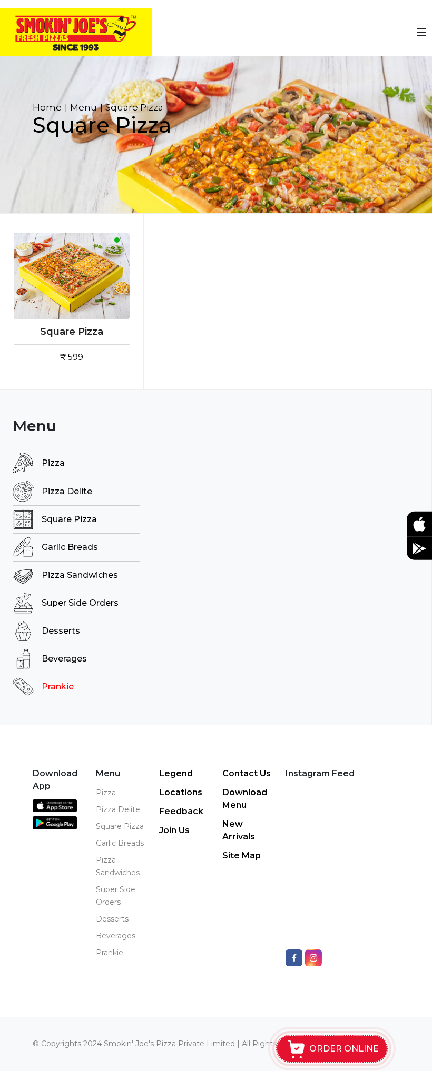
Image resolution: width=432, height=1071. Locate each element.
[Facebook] (294, 957)
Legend (176, 773)
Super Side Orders (80, 603)
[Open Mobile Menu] (421, 32)
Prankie (58, 687)
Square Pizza (71, 331)
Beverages (64, 659)
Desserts (61, 631)
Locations (180, 792)
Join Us (174, 830)
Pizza (53, 463)
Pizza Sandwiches (80, 575)
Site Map (241, 855)
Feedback (181, 811)
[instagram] (313, 957)
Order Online (344, 1049)
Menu (83, 107)
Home (47, 107)
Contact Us (246, 773)
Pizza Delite (67, 491)
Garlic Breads (70, 547)
